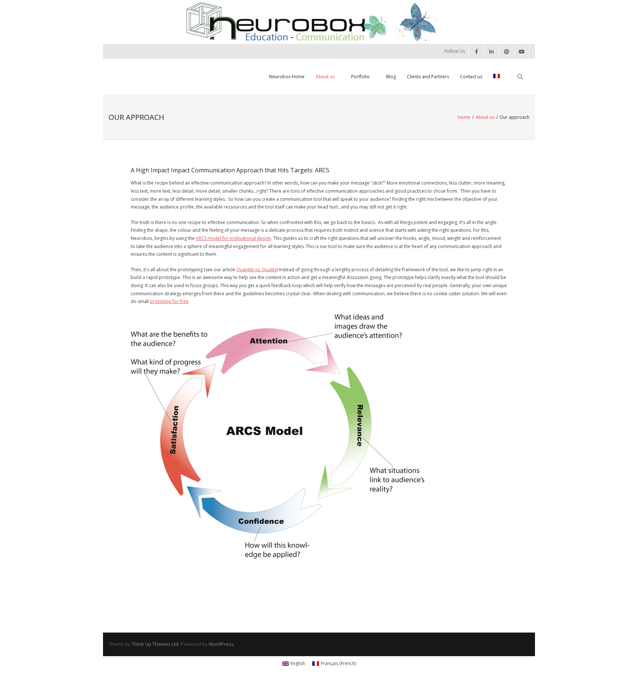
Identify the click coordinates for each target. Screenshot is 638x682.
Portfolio (360, 76)
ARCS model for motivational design (233, 238)
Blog (391, 76)
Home (463, 117)
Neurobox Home (287, 76)
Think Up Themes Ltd (155, 644)
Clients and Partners (428, 76)
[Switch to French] (496, 77)
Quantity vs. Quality (256, 269)
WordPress (221, 644)
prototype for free (169, 301)
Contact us (471, 76)
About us (325, 76)
